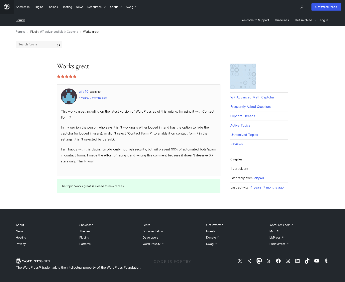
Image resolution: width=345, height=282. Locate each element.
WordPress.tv (153, 244)
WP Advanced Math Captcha (59, 31)
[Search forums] (58, 44)
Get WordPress (326, 7)
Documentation (153, 231)
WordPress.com (282, 225)
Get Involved (214, 225)
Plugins (84, 237)
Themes (84, 231)
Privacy (21, 244)
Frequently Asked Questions (251, 107)
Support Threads (242, 116)
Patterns (85, 244)
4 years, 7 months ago (93, 97)
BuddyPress (279, 244)
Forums (20, 20)
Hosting (21, 237)
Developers (150, 237)
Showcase (86, 225)
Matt (274, 231)
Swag (211, 244)
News (19, 231)
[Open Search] (301, 7)
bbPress (277, 237)
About (20, 225)
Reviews (236, 144)
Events (210, 231)
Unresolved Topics (244, 135)
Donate (212, 237)
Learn (146, 225)
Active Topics (240, 125)
